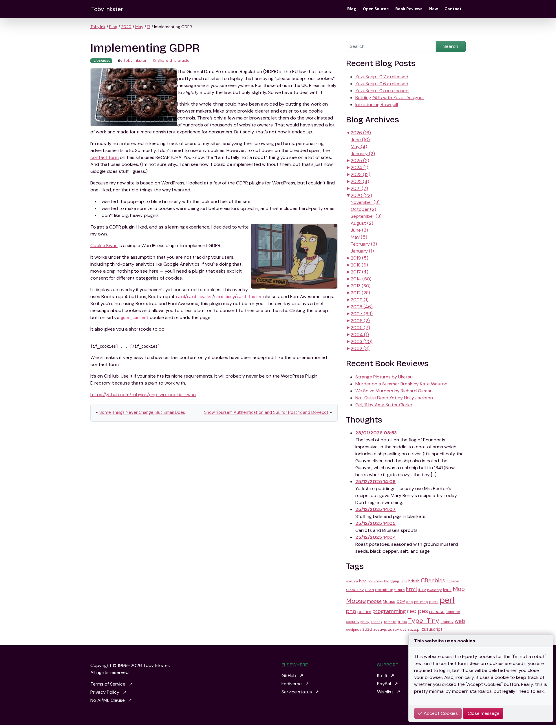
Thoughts (364, 420)
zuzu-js (380, 629)
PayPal (384, 684)
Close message (483, 713)
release (437, 611)
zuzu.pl (413, 629)
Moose (356, 601)
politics (364, 611)
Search (450, 46)
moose (374, 601)
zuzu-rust (397, 629)
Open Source (376, 8)
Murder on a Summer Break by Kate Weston (401, 384)
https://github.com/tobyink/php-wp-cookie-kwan (143, 395)
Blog (351, 8)
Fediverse (291, 684)
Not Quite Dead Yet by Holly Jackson (394, 398)
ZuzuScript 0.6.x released (381, 84)
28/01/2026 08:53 (376, 433)
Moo (459, 589)
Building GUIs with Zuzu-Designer (389, 98)
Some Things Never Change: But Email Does (142, 412)
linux (447, 589)
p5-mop (421, 601)
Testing (377, 621)
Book (403, 581)
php (351, 611)
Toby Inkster (107, 9)
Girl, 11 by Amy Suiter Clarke (383, 405)
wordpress (353, 630)
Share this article (172, 60)
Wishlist (385, 692)
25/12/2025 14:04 (375, 537)
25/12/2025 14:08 (375, 481)
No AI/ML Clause (107, 700)
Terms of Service (107, 684)
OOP (400, 601)
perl (447, 600)
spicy (365, 621)
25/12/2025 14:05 (375, 523)
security (352, 621)
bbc (363, 580)
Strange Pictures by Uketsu (384, 377)
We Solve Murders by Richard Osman (394, 391)
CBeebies (433, 580)
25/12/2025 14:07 (375, 509)
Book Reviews (409, 8)
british (414, 581)
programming (389, 611)
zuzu (367, 629)
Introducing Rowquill (376, 105)
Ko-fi (382, 676)
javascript (434, 590)
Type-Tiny (423, 621)
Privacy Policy (104, 692)
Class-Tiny (355, 590)
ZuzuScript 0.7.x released (381, 77)
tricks (402, 621)
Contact (453, 8)
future (399, 590)
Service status (296, 692)
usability (446, 622)
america (352, 581)
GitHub (288, 676)
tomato (390, 621)
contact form (104, 157)
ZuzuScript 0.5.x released (382, 91)
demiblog (384, 589)
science (453, 611)
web (460, 621)
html (411, 589)
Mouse (389, 601)
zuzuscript (432, 629)
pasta (433, 601)
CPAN (369, 590)
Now (433, 8)
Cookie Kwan (104, 245)
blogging (391, 581)
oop (409, 601)
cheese (453, 581)
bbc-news (375, 581)
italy (422, 589)
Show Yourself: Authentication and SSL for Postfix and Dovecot (266, 412)
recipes (417, 611)
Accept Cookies (440, 713)
